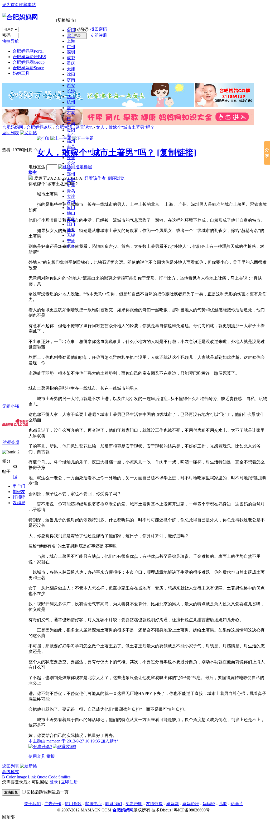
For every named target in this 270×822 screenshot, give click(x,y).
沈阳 (71, 74)
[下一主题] (83, 138)
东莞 (71, 218)
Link (32, 777)
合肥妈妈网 (28, 51)
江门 (71, 224)
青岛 (71, 191)
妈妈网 (172, 803)
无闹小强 (10, 406)
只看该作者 (95, 178)
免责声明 (134, 803)
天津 (71, 69)
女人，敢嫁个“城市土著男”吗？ (125, 127)
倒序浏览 (116, 178)
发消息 (19, 502)
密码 (6, 35)
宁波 (71, 241)
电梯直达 (36, 167)
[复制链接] (176, 152)
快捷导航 (10, 41)
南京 (71, 107)
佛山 (71, 213)
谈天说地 (84, 127)
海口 (71, 152)
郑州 (71, 174)
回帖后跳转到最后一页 (47, 792)
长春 (71, 157)
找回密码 (98, 29)
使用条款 (73, 803)
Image (22, 777)
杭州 (71, 102)
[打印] (43, 138)
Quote (42, 777)
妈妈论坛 (190, 803)
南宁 (71, 135)
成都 (71, 57)
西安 (71, 85)
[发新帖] (28, 133)
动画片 (236, 803)
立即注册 (98, 35)
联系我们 (113, 803)
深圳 (71, 52)
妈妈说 (208, 803)
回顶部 (8, 817)
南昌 (71, 146)
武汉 (71, 96)
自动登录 (80, 29)
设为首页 (10, 4)
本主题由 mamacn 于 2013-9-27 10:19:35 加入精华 (73, 741)
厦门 (71, 207)
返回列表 (10, 133)
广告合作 (52, 803)
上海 (71, 41)
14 (15, 477)
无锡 (71, 235)
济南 (71, 80)
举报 (50, 756)
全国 (71, 30)
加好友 (19, 491)
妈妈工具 (21, 73)
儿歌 (223, 803)
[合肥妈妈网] (20, 17)
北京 (71, 35)
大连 (71, 196)
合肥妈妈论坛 (29, 56)
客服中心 (93, 803)
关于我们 (32, 803)
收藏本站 (27, 4)
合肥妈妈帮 (28, 68)
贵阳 (71, 130)
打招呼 (19, 497)
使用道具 (36, 756)
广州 (71, 46)
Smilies (64, 777)
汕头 (71, 229)
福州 (71, 141)
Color (11, 777)
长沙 (71, 91)
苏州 (71, 202)
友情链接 (154, 803)
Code (52, 777)
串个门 (19, 486)
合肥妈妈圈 (29, 62)
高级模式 (10, 771)
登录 (54, 782)
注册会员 (10, 442)
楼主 (32, 172)
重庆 (71, 63)
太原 (71, 185)
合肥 (71, 180)
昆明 (71, 124)
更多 (71, 246)
